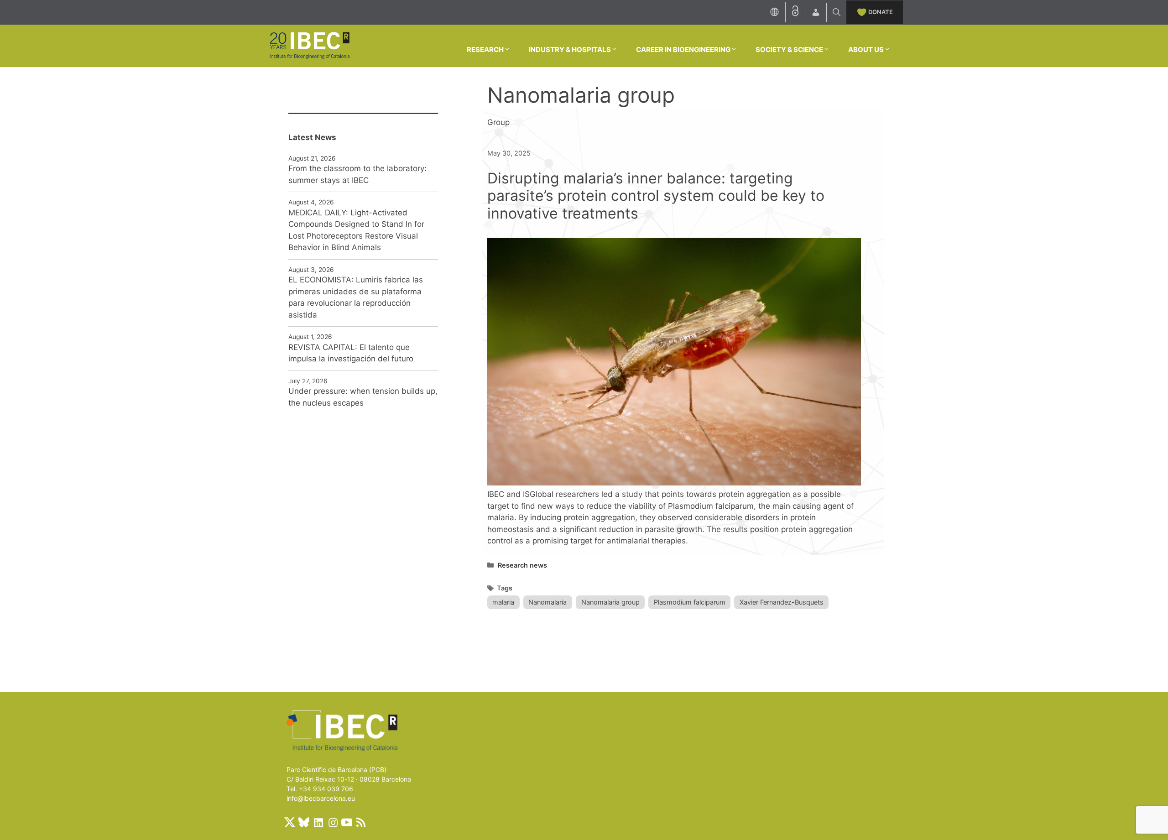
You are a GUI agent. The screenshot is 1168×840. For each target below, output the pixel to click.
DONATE (880, 12)
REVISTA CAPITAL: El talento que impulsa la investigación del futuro (350, 353)
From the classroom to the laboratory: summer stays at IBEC (357, 174)
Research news (522, 565)
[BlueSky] (303, 822)
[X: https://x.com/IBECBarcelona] (289, 822)
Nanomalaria (547, 602)
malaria (503, 602)
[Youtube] (346, 822)
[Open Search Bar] (836, 12)
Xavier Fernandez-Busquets (782, 602)
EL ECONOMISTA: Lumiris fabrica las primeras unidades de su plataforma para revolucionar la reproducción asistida (355, 297)
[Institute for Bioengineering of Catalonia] (309, 45)
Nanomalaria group (610, 602)
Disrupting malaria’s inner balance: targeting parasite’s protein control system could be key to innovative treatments (655, 195)
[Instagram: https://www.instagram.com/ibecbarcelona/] (332, 822)
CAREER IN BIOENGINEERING (683, 49)
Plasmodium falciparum (689, 602)
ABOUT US (866, 49)
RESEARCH (485, 49)
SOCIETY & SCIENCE (789, 49)
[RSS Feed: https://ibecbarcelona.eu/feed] (360, 822)
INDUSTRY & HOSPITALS (570, 49)
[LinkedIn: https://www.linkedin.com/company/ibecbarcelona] (318, 822)
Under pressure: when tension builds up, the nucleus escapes (363, 396)
